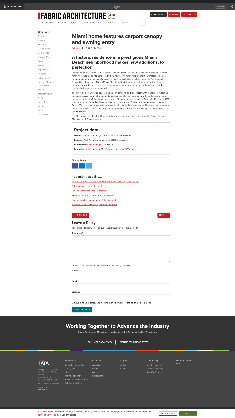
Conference (43, 53)
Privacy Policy (168, 413)
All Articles (43, 36)
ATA (99, 48)
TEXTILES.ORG (14, 6)
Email (75, 281)
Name (75, 270)
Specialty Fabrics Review (76, 365)
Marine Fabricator (73, 376)
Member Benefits (154, 365)
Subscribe (174, 14)
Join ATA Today (153, 372)
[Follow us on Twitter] (89, 165)
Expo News (43, 69)
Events (74, 22)
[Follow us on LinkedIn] (82, 165)
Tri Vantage (129, 149)
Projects (42, 110)
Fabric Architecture (73, 383)
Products (42, 106)
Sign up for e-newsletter (133, 342)
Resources (43, 114)
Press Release (44, 102)
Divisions (96, 372)
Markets (41, 89)
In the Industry (45, 78)
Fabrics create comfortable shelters (88, 186)
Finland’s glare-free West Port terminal (90, 190)
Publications (70, 360)
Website (76, 292)
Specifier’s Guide (93, 22)
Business (42, 44)
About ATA (97, 365)
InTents (68, 372)
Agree (188, 413)
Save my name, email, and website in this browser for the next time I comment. (112, 302)
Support (123, 360)
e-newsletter (189, 14)
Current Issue (158, 14)
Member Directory (155, 368)
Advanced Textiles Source (76, 379)
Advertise (112, 22)
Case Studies (47, 22)
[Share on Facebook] (75, 165)
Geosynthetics (71, 368)
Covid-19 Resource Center (182, 362)
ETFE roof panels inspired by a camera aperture (94, 204)
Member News (45, 93)
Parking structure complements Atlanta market (94, 200)
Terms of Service (46, 415)
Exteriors (76, 48)
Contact (123, 365)
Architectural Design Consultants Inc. (99, 135)
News (40, 98)
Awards (41, 40)
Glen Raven (106, 149)
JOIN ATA (220, 7)
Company (96, 360)
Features (62, 22)
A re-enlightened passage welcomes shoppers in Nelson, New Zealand (105, 181)
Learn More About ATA (99, 342)
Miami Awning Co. (95, 144)
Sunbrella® (86, 149)
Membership (152, 360)
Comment (77, 233)
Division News (44, 57)
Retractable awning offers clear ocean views (93, 195)
